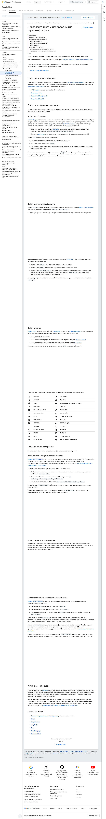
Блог (77, 789)
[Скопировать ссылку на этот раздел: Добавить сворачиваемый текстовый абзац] (57, 540)
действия (68, 124)
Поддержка (58, 10)
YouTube (78, 797)
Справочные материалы (26, 10)
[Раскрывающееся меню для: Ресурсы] (64, 2)
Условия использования (31, 802)
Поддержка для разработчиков (33, 799)
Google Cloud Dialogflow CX (39, 96)
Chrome (52, 808)
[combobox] (77, 1)
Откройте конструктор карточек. (39, 70)
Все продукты (48, 2)
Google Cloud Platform (72, 808)
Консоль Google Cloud (56, 796)
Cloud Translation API (66, 17)
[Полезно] (91, 23)
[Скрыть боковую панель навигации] (20, 816)
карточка (45, 690)
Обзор (4, 10)
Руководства (12, 10)
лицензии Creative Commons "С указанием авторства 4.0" (74, 751)
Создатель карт (69, 10)
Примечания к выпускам (31, 796)
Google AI (83, 808)
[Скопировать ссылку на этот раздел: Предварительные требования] (57, 79)
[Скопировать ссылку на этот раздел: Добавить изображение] (47, 116)
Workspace (16, 2)
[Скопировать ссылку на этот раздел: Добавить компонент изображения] (56, 204)
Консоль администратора (57, 789)
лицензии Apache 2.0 (31, 753)
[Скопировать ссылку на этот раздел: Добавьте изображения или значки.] (62, 105)
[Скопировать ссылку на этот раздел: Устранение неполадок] (50, 686)
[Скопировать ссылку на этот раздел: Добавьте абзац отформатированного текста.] (64, 456)
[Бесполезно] (93, 23)
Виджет (32, 120)
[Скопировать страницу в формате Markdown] (45, 30)
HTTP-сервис (35, 90)
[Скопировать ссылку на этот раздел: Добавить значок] (42, 328)
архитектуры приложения (35, 86)
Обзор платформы (29, 791)
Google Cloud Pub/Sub (37, 99)
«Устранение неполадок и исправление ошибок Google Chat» (58, 705)
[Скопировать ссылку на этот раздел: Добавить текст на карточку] (55, 447)
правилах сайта (57, 753)
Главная (29, 2)
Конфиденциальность (45, 815)
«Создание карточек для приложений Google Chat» (77, 60)
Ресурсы (60, 2)
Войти (102, 2)
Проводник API (54, 798)
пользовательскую (75, 331)
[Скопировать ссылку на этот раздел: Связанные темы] (44, 712)
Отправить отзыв (88, 27)
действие (41, 134)
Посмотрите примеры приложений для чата (44, 716)
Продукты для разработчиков (32, 794)
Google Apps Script (36, 93)
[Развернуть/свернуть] (37, 35)
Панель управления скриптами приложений (58, 792)
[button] (11, 29)
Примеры (49, 10)
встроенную (56, 331)
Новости (78, 792)
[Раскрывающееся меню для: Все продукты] (54, 2)
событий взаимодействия (76, 83)
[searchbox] (11, 16)
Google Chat (37, 2)
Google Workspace (38, 23)
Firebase (60, 808)
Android (45, 808)
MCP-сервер (40, 10)
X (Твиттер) (79, 794)
